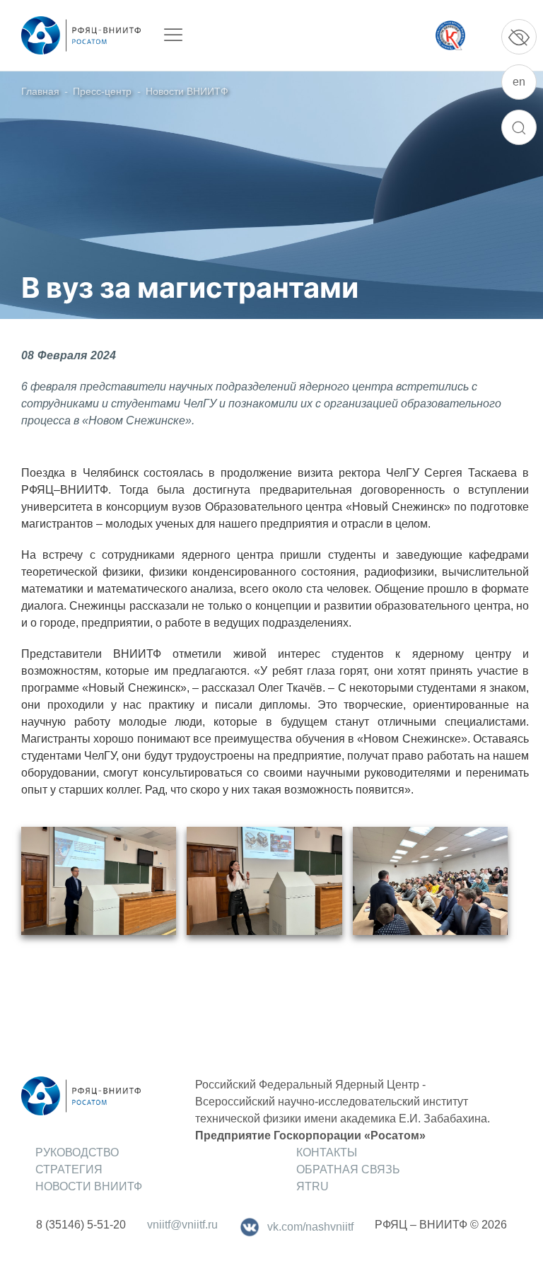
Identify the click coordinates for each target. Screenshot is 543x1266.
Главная (40, 91)
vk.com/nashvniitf (310, 1227)
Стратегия (69, 1169)
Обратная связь (348, 1169)
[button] (98, 881)
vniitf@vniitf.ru (182, 1225)
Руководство (77, 1152)
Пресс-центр (102, 91)
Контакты (326, 1152)
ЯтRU (312, 1186)
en (519, 82)
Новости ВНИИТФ (187, 91)
